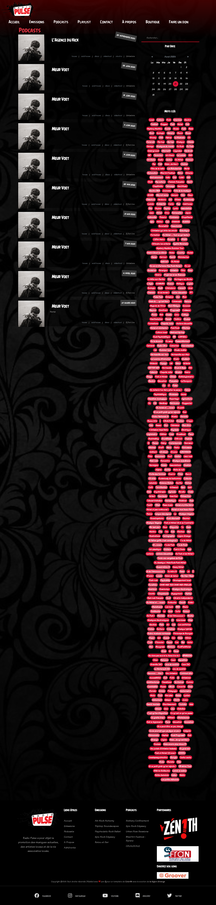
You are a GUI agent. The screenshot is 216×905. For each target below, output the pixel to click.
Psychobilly (165, 580)
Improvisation (187, 345)
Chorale (152, 691)
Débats (190, 142)
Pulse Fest (158, 297)
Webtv (182, 775)
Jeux (190, 288)
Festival (154, 124)
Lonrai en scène (179, 770)
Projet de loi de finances (174, 275)
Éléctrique (186, 430)
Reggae (164, 124)
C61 (155, 403)
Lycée (175, 208)
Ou (164, 385)
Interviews (181, 620)
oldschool (107, 56)
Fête (183, 270)
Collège (185, 314)
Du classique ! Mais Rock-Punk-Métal (170, 562)
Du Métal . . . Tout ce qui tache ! (176, 235)
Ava (189, 549)
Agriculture (187, 399)
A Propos (69, 842)
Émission (169, 297)
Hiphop (168, 137)
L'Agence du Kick (65, 40)
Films (180, 474)
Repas (163, 686)
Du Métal (179, 159)
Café (151, 487)
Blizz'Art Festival (167, 173)
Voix (151, 425)
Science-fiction (166, 483)
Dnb (190, 368)
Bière (180, 173)
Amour (158, 708)
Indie (168, 177)
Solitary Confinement (137, 820)
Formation (155, 235)
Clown (190, 492)
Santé (172, 257)
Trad (191, 500)
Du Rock (180, 146)
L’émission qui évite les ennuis (164, 230)
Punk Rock (175, 328)
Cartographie (168, 536)
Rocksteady (189, 199)
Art (170, 199)
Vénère (158, 275)
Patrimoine (174, 403)
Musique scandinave (181, 461)
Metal (180, 124)
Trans (182, 571)
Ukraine (178, 372)
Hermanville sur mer (159, 354)
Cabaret (153, 372)
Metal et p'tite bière (184, 505)
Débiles (163, 434)
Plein (162, 624)
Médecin (153, 363)
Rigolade (175, 430)
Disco (190, 195)
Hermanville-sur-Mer (180, 354)
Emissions (186, 677)
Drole (161, 762)
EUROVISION (185, 452)
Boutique (153, 22)
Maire (187, 372)
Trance (149, 514)
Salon (178, 695)
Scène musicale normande (159, 633)
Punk (172, 124)
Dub (187, 124)
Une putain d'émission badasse (163, 748)
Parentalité (163, 226)
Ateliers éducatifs (184, 323)
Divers (179, 133)
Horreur (163, 257)
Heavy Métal (178, 567)
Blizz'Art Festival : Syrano (135, 838)
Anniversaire (185, 691)
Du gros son (185, 748)
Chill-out (178, 438)
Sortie (167, 469)
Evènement (157, 700)
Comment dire (186, 673)
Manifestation (156, 319)
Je (188, 571)
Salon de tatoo (171, 576)
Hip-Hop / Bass (187, 576)
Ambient (153, 452)
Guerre (172, 474)
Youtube (182, 704)
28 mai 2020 (129, 184)
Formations (153, 323)
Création (171, 629)
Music (176, 359)
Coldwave (186, 310)
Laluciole (153, 483)
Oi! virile (152, 478)
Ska (150, 208)
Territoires (178, 682)
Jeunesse (167, 190)
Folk (160, 164)
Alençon (174, 195)
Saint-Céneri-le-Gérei (156, 252)
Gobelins (181, 708)
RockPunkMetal (184, 647)
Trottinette (155, 611)
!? (169, 385)
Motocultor (152, 173)
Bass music (168, 505)
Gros (164, 651)
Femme (190, 682)
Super (151, 638)
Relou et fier (102, 842)
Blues (188, 133)
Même (188, 638)
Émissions (36, 22)
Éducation (162, 381)
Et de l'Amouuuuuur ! (155, 571)
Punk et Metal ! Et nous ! (165, 753)
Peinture (171, 647)
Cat (167, 221)
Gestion (187, 465)
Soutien (180, 421)
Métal (159, 213)
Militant (171, 717)
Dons (190, 686)
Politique (180, 283)
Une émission (171, 673)
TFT (191, 292)
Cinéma (184, 164)
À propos (129, 22)
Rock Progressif (178, 735)
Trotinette (172, 602)
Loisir (181, 177)
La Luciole (181, 155)
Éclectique (184, 230)
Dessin (169, 314)
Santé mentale (153, 704)
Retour (186, 611)
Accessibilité (155, 677)
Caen (173, 660)
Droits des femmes (157, 474)
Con (176, 642)
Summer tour (165, 350)
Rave (190, 270)
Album (171, 686)
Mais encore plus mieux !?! (175, 744)
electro (119, 56)
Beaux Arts (152, 421)
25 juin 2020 (129, 66)
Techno (169, 159)
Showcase (173, 394)
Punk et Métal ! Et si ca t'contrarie (178, 523)
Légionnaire (152, 434)
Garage (150, 146)
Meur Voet (60, 69)
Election (153, 624)
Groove (174, 452)
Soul (152, 133)
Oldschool (151, 199)
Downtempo (164, 589)
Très (179, 762)
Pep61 (160, 288)
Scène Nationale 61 (160, 416)
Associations (175, 465)
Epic (152, 221)
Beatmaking (153, 438)
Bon (151, 647)
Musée (174, 416)
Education (177, 722)
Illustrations (154, 536)
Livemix (152, 593)
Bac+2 (188, 474)
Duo (166, 425)
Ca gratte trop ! (158, 717)
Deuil (168, 598)
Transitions (166, 682)
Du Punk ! (150, 616)
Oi (172, 620)
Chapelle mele (167, 323)
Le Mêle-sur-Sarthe (156, 279)
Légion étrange (184, 536)
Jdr (171, 363)
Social (190, 252)
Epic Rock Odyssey (105, 836)
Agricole (172, 492)
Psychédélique (160, 394)
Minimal (152, 447)
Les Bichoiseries (174, 168)
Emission (174, 270)
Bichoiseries (183, 257)
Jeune (185, 700)
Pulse (175, 385)
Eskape (168, 700)
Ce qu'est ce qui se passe (182, 713)
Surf (170, 456)
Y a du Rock (182, 545)
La (175, 514)
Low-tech (169, 607)
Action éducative (179, 292)
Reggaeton (187, 403)
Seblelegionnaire (186, 376)
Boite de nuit (178, 469)
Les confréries (184, 624)
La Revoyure (186, 381)
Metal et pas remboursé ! (158, 509)
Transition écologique (157, 399)
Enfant (152, 496)
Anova (183, 394)
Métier (160, 221)
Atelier (178, 456)
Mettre (153, 531)
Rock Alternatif (173, 518)
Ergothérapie (159, 492)
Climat (173, 376)
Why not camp (162, 195)
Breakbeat (181, 434)
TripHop (188, 593)
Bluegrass (160, 647)
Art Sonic (151, 159)
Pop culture (160, 182)
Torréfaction (161, 487)
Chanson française (176, 182)
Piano (191, 434)
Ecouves (186, 306)
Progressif (174, 310)
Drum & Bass (180, 368)
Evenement (160, 456)
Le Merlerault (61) (162, 669)
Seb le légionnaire (154, 722)
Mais (180, 638)
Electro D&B (154, 190)
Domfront (163, 310)
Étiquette (174, 527)
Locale (159, 576)
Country (180, 252)
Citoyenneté (163, 593)
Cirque (189, 421)
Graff (161, 447)
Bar (188, 531)
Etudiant (185, 359)
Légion (164, 739)
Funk (184, 128)
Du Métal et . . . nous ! (156, 602)
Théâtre (177, 319)
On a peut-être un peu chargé (170, 726)
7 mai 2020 (130, 243)
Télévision (175, 425)
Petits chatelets (162, 775)
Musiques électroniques (158, 620)
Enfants (186, 363)
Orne (167, 213)
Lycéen (187, 695)
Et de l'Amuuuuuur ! (176, 616)
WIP (149, 155)
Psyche (167, 208)
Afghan (159, 469)
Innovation (189, 722)
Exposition (183, 660)
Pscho (176, 447)
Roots (167, 128)
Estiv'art (164, 261)
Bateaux (164, 660)
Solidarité (161, 204)
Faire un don (178, 22)
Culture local (161, 332)
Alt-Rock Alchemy (104, 820)
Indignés (187, 731)
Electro (188, 120)
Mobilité (186, 221)
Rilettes (180, 531)
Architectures (153, 682)
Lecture (150, 554)
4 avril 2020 (129, 273)
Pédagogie (172, 691)
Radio (160, 159)
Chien (155, 660)
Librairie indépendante (183, 598)
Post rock (154, 461)
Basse (158, 425)
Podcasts (61, 22)
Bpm (183, 487)
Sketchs (170, 762)
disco (97, 56)
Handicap (163, 403)
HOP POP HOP (153, 368)
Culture (160, 120)
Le (164, 611)
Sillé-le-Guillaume (162, 770)
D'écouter (159, 642)
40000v (182, 753)
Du (149, 403)
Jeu (172, 708)
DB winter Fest (185, 766)
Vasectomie (176, 226)
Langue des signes (163, 514)
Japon (188, 213)
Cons (171, 434)
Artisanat (174, 487)
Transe (155, 443)
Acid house (187, 204)
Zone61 (182, 602)
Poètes (188, 483)
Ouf (165, 677)
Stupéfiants (187, 217)
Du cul (187, 266)
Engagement (176, 593)
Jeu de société (179, 669)
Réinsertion (186, 496)
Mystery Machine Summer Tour (170, 248)
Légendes (177, 151)
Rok (172, 531)
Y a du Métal (185, 540)
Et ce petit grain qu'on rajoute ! (162, 766)
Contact (106, 22)
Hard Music (182, 186)
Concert (181, 288)
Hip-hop (170, 142)
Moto (152, 695)
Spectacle (162, 496)
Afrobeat (164, 452)
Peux (165, 527)
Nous (176, 651)
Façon (169, 642)
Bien (184, 297)
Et (170, 651)
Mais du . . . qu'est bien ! (159, 301)
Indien (174, 775)
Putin (172, 677)
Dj (148, 443)
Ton (166, 531)
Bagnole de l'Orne (157, 306)
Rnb (161, 314)
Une (177, 297)
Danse (154, 257)
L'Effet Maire (159, 239)
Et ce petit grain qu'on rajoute (167, 412)
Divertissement (169, 704)
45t (188, 177)
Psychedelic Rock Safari (108, 831)
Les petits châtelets (170, 779)
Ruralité (171, 239)
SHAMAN (175, 221)
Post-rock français (155, 598)
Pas (183, 642)
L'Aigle (150, 283)
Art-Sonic (170, 155)
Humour (189, 159)
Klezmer (186, 518)
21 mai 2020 (129, 214)
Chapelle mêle (166, 372)
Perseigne (163, 270)
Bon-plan (169, 695)
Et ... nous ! (157, 545)
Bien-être (186, 425)
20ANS (150, 195)
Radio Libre (162, 345)
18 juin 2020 (129, 96)
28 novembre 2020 (126, 36)
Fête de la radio (157, 168)
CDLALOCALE (169, 421)
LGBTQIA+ (183, 337)
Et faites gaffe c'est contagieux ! (163, 540)
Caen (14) (186, 664)
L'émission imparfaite (158, 430)
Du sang (169, 341)
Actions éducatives (164, 554)
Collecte (187, 478)
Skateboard (157, 607)
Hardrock (188, 151)
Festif (149, 505)
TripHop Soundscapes (107, 826)
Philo (150, 456)
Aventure (152, 589)
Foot (160, 695)
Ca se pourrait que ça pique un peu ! (164, 731)
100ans (178, 199)
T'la (160, 531)
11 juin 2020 (129, 125)
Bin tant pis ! (155, 527)
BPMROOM (187, 655)
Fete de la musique (182, 190)
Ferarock (150, 142)
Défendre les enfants (161, 244)
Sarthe (179, 483)
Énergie (173, 757)
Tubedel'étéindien (154, 500)
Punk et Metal (161, 376)
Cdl (155, 350)
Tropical (188, 438)
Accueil (14, 22)
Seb (189, 735)
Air (168, 624)
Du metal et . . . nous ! (165, 407)
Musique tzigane (186, 514)
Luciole (151, 204)
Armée (162, 691)
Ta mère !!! (172, 571)
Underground (153, 151)
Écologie (151, 288)
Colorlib (128, 881)
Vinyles (158, 208)
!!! (178, 677)
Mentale (161, 616)
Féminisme (174, 217)
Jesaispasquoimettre (158, 757)
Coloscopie (177, 301)
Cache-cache (185, 757)
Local (151, 120)
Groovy (153, 137)
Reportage (174, 399)
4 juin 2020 (129, 155)
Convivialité (152, 686)
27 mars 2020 (128, 302)
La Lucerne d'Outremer (161, 359)
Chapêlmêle (158, 186)
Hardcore (162, 199)
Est (159, 638)
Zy (106, 881)
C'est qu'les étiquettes (157, 713)
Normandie (167, 368)
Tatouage (170, 186)
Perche (190, 616)
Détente (189, 173)
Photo (154, 314)
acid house (85, 56)
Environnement (156, 177)
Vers (170, 611)
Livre (177, 314)
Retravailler (177, 213)
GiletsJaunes (183, 717)
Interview (177, 120)
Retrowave (186, 447)
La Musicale (180, 137)
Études (187, 319)
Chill (161, 137)
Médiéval (182, 500)
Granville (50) (156, 664)
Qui (173, 638)
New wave (188, 443)
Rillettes (186, 328)
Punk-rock (153, 580)
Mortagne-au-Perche (183, 279)
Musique (180, 142)
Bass (191, 128)
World (186, 168)
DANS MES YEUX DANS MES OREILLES (175, 585)
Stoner (170, 283)
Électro (152, 381)
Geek (150, 182)
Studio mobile (180, 350)
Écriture (160, 629)
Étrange (154, 739)
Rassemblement (182, 341)
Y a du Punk (169, 545)
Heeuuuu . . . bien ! (155, 673)
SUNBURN (160, 283)
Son (184, 412)
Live (174, 177)
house (74, 56)
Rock (169, 120)
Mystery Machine (154, 128)
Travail (168, 319)
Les (173, 624)
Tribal (157, 505)
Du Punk (190, 146)
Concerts (181, 686)
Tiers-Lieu (158, 155)
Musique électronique (182, 589)
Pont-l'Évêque (174, 306)
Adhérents (70, 847)
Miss (190, 620)
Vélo (183, 195)
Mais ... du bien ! (171, 164)
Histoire (170, 133)
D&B (190, 155)
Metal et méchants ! (159, 328)
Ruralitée (153, 585)
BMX (178, 607)
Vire (169, 279)
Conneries (174, 345)
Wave (169, 447)
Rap (178, 204)
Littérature (170, 288)
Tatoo (187, 390)
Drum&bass (167, 438)
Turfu (177, 611)
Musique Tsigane (154, 523)
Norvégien (153, 465)
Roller (190, 602)
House (176, 128)
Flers (168, 722)
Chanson (151, 292)
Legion (190, 283)
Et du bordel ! (163, 292)
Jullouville (152, 217)
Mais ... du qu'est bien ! (179, 739)
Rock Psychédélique (161, 337)
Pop (154, 164)
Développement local (182, 580)
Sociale (157, 744)
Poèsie (164, 465)
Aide (191, 704)
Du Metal (175, 261)
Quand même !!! (163, 567)
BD (174, 337)
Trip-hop (160, 142)
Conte (171, 204)
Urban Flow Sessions (137, 831)
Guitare (167, 549)
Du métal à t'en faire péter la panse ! (166, 390)
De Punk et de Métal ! (185, 554)
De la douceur (157, 341)
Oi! (189, 137)
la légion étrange (157, 881)
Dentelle (184, 416)
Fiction (151, 629)
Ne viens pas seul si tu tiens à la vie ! (164, 655)
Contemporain (175, 443)
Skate (185, 607)
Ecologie (160, 133)
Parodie (182, 492)
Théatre (163, 217)
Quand (166, 638)
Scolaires (152, 270)
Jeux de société (172, 664)
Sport (189, 182)
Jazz (152, 213)
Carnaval (150, 345)
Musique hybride (185, 629)
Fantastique (170, 500)
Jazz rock (188, 456)
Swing (163, 443)
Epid (189, 487)
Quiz (166, 708)
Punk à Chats (179, 549)
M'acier (150, 576)
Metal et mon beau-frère (182, 509)
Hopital (165, 735)
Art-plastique (155, 549)
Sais (188, 527)
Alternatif (166, 151)
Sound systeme (157, 518)
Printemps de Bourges (182, 633)
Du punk (180, 407)
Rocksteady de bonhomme (170, 478)
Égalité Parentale (180, 244)
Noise (171, 252)
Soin (149, 492)
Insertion (174, 496)
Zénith (176, 700)
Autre (189, 642)
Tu (182, 527)
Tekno (178, 363)
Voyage (163, 363)
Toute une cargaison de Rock (170, 558)
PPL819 (184, 239)
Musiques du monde (165, 146)
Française (174, 381)
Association (186, 208)
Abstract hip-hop (177, 332)
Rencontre (165, 461)
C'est (150, 642)
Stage (149, 376)
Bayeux (153, 310)
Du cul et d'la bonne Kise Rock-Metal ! (166, 266)
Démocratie (154, 735)
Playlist (84, 22)
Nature (188, 301)
